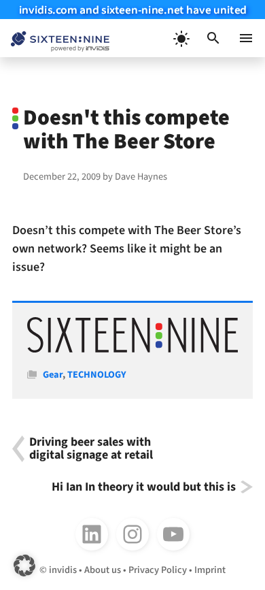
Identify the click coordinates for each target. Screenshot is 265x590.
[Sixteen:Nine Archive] (132, 349)
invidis (63, 570)
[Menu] (246, 38)
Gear (53, 374)
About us (102, 570)
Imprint (210, 570)
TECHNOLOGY (96, 374)
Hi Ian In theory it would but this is (144, 486)
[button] (213, 38)
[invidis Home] (54, 38)
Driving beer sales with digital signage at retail (91, 449)
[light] (180, 38)
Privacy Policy (157, 570)
